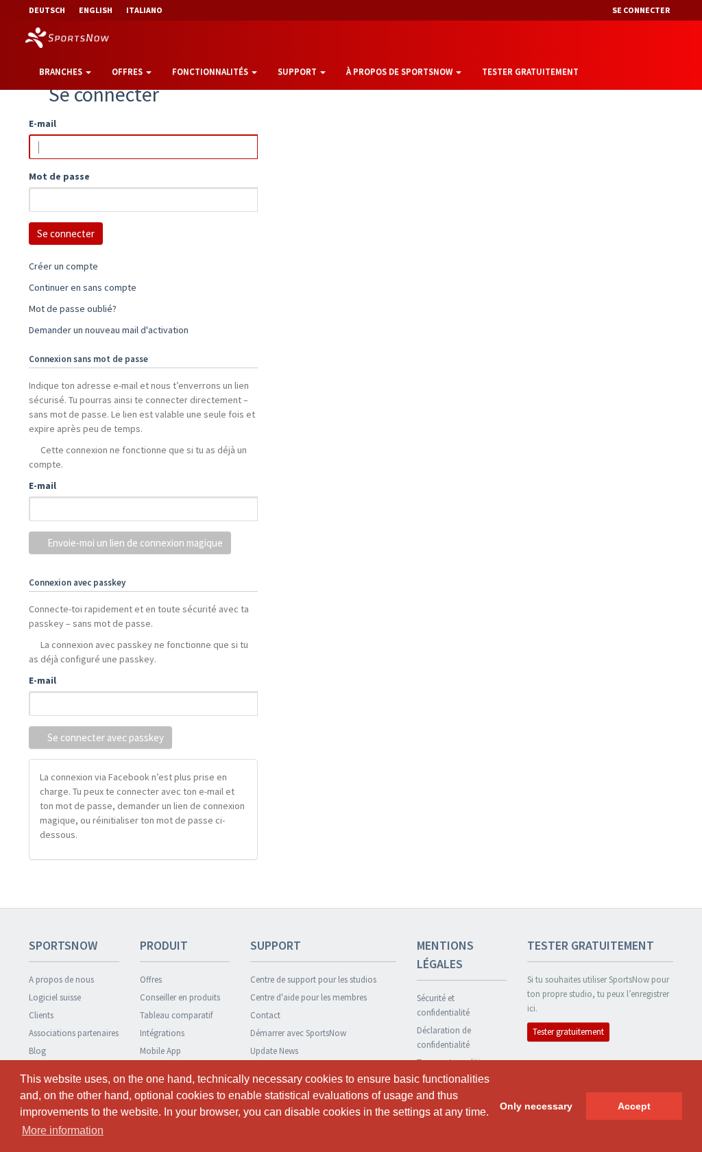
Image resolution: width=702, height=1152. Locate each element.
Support (298, 71)
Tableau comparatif (176, 1015)
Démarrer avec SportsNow (298, 1033)
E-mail (42, 123)
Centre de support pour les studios (313, 979)
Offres (128, 71)
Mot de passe (59, 176)
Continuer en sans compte (82, 287)
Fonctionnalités (211, 71)
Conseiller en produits (180, 997)
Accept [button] (634, 1106)
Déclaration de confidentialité (444, 1037)
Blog (37, 1051)
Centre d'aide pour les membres (308, 997)
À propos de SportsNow (400, 71)
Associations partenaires (74, 1033)
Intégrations (162, 1033)
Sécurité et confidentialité (443, 1005)
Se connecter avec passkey (104, 737)
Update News (274, 1051)
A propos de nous (61, 979)
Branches (61, 71)
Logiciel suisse (55, 997)
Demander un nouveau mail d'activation (109, 330)
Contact (265, 1015)
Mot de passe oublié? (73, 308)
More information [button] (63, 1130)
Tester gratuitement (530, 71)
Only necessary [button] (536, 1106)
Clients (41, 1015)
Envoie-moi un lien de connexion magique (134, 542)
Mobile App (160, 1051)
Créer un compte (63, 266)
